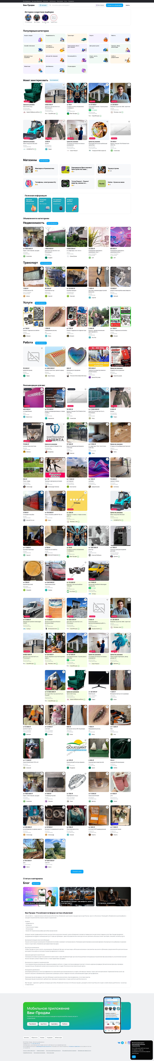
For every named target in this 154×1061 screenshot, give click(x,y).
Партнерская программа (39, 1052)
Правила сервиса (41, 1050)
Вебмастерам (58, 1037)
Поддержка (71, 1)
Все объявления (27, 1)
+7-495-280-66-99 (35, 1043)
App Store (44, 1024)
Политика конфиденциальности (53, 1050)
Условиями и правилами (74, 1046)
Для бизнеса (53, 1)
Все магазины (44, 160)
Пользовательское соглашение (69, 1050)
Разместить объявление (114, 5)
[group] (31, 205)
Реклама (42, 1037)
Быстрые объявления (37, 1)
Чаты (65, 1)
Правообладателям (27, 1052)
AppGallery (54, 1024)
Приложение (60, 1)
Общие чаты (34, 1037)
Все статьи (36, 883)
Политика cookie (50, 1052)
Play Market (32, 1024)
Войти (128, 5)
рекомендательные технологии (44, 1046)
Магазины (45, 1)
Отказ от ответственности (29, 1050)
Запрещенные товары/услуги (84, 1050)
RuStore (64, 1024)
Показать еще (77, 871)
